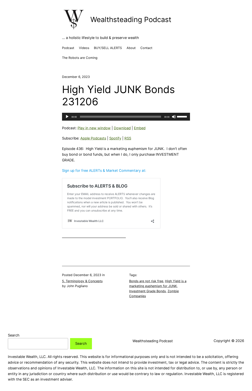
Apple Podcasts (93, 138)
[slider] (182, 116)
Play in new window (94, 128)
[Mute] (174, 117)
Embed (139, 128)
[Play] (67, 117)
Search (13, 335)
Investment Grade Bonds (147, 291)
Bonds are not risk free (146, 281)
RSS (127, 138)
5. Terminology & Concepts (82, 281)
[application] (126, 117)
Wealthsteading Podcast (130, 19)
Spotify (115, 138)
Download (122, 128)
